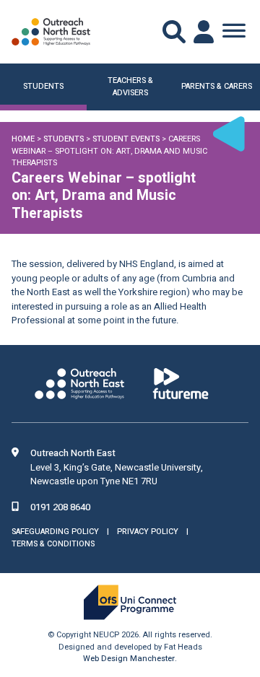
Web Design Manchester (129, 658)
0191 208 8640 (60, 507)
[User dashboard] (205, 31)
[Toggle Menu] (234, 32)
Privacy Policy (147, 531)
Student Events (126, 139)
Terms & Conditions (53, 544)
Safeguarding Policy (55, 531)
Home (23, 139)
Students (63, 139)
